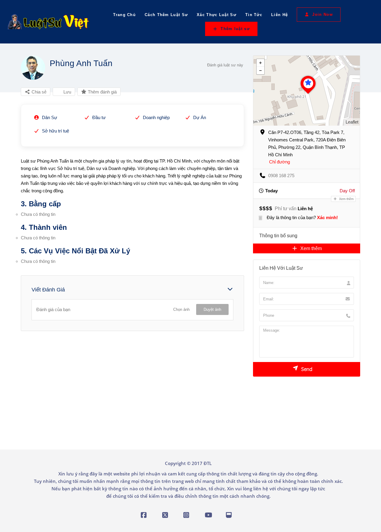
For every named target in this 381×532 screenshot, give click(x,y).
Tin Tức (253, 15)
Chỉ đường (279, 161)
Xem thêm (346, 199)
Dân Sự (49, 117)
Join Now (322, 14)
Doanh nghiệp (156, 117)
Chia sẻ (38, 91)
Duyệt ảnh (212, 309)
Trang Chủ (124, 15)
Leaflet (352, 121)
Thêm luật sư (235, 28)
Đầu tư (99, 117)
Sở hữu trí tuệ (55, 130)
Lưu (66, 91)
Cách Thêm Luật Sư (166, 15)
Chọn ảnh (181, 309)
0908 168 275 (281, 175)
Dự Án (199, 117)
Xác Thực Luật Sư (216, 15)
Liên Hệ (279, 15)
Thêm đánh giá (102, 91)
